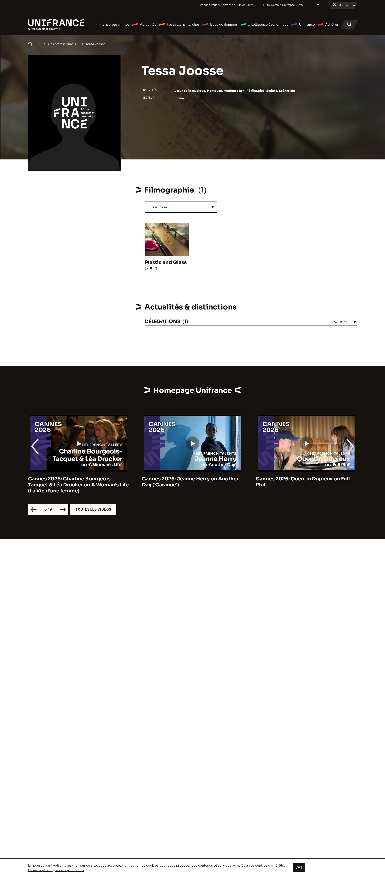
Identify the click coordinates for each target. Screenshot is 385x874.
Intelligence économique (268, 24)
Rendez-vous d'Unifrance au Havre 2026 (227, 5)
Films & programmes (112, 24)
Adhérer (331, 24)
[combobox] (181, 207)
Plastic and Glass (166, 262)
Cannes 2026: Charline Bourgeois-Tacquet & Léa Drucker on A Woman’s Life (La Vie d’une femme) (78, 485)
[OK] (299, 867)
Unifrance (307, 24)
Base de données (224, 24)
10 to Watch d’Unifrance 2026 (283, 5)
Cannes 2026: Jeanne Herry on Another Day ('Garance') (190, 482)
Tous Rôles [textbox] (159, 207)
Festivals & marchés (183, 24)
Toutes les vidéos (93, 509)
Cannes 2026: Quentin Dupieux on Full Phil (303, 482)
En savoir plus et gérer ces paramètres (56, 870)
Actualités (148, 24)
